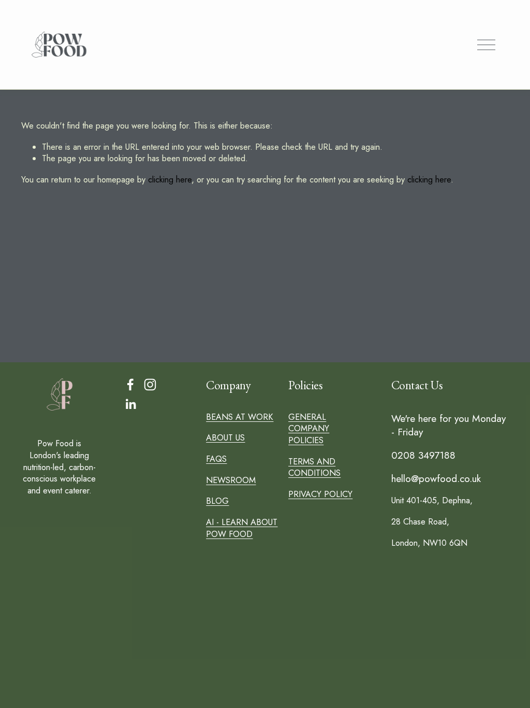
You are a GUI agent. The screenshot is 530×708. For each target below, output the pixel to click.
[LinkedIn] (130, 404)
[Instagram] (150, 384)
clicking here (170, 180)
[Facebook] (130, 384)
